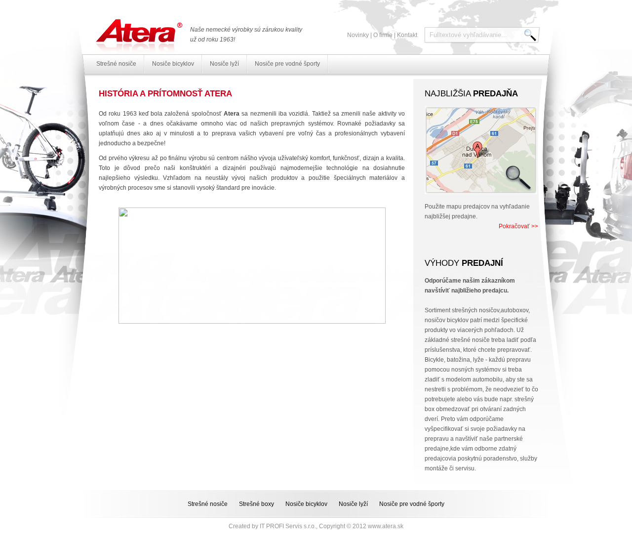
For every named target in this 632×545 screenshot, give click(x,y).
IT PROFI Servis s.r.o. (288, 526)
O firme (383, 35)
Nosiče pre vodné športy (287, 63)
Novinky (358, 35)
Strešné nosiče (116, 63)
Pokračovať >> (518, 226)
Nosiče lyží (224, 63)
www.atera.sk (385, 526)
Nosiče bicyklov (173, 63)
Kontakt (407, 35)
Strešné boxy (256, 504)
